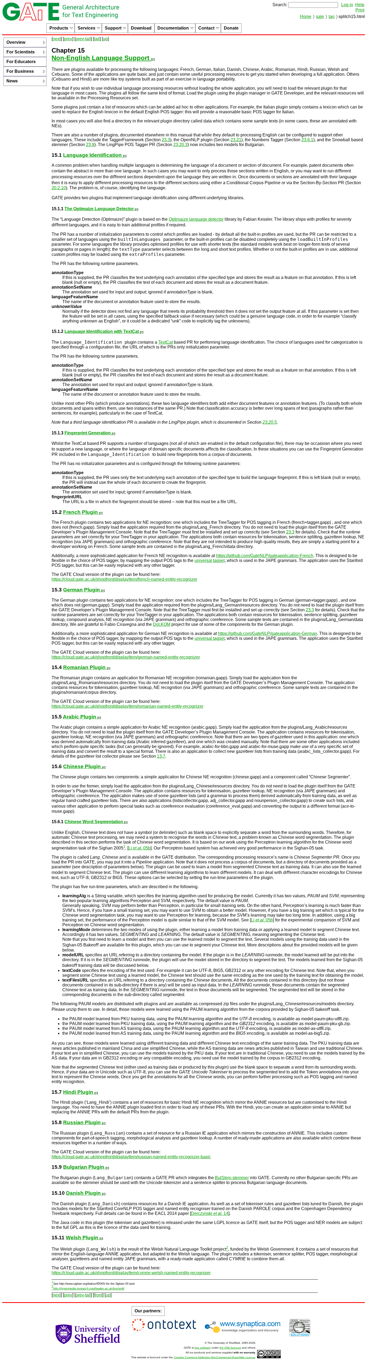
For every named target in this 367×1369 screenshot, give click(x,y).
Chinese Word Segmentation (94, 821)
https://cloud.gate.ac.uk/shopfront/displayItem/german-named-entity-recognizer (126, 657)
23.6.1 (307, 139)
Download (141, 28)
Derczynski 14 (209, 1213)
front (98, 1295)
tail (97, 39)
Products (58, 28)
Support (113, 28)
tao (331, 16)
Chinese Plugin (82, 766)
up (105, 39)
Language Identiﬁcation (93, 155)
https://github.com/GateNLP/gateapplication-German (267, 633)
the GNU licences (230, 1347)
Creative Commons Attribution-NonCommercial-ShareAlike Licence (214, 1357)
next (57, 39)
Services (86, 28)
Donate (231, 28)
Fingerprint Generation (88, 433)
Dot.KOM (161, 624)
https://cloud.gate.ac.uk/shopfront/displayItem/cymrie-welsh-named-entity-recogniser (131, 1272)
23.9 (90, 144)
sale (320, 16)
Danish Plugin (84, 1193)
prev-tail (83, 39)
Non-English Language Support (101, 57)
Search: (279, 4)
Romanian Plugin (85, 667)
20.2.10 (59, 188)
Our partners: (148, 1311)
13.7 (161, 756)
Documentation (173, 28)
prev (68, 39)
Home (305, 16)
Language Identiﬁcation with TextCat (102, 331)
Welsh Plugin (83, 1237)
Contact (206, 28)
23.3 (166, 139)
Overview (15, 42)
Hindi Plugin (79, 1092)
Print (359, 10)
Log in (347, 4)
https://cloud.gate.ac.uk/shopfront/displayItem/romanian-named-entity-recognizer (127, 706)
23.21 (236, 139)
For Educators (21, 61)
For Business (20, 71)
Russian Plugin (82, 1122)
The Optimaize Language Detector (99, 208)
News (12, 81)
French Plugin (81, 512)
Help (359, 4)
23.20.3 (180, 144)
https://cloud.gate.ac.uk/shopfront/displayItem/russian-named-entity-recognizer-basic (131, 1156)
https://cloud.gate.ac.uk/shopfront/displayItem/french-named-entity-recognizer (124, 579)
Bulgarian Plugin (84, 1167)
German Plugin (82, 590)
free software (203, 1347)
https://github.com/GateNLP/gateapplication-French (264, 555)
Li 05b (139, 848)
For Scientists (20, 52)
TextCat (165, 342)
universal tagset (210, 560)
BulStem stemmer (232, 1177)
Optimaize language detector (196, 219)
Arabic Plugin (80, 717)
